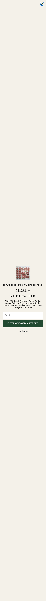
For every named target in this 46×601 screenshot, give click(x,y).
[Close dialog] (42, 4)
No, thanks (23, 331)
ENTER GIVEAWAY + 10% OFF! (23, 323)
